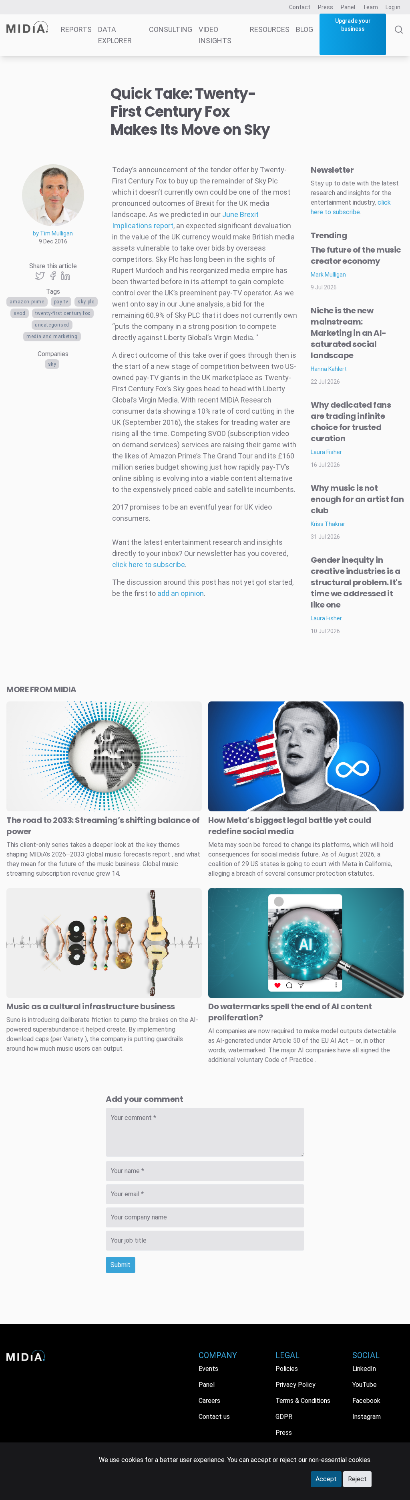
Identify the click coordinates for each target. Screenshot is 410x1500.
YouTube (364, 1384)
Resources (269, 29)
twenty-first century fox (62, 313)
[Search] (399, 41)
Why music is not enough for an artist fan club (357, 499)
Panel (348, 7)
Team (370, 7)
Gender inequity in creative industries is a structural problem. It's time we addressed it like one (356, 582)
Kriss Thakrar (328, 524)
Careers (209, 1400)
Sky (52, 364)
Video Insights (215, 35)
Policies (286, 1369)
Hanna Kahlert (329, 369)
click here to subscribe (148, 564)
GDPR (283, 1416)
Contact (299, 7)
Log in (393, 7)
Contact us (214, 1416)
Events (208, 1369)
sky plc (86, 302)
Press (325, 7)
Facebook (366, 1400)
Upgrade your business (353, 25)
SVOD (19, 313)
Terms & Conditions (302, 1400)
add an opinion (180, 593)
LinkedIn (364, 1369)
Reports (76, 29)
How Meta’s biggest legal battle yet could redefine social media (289, 826)
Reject (357, 1479)
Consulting (170, 29)
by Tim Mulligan (53, 233)
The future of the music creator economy (356, 255)
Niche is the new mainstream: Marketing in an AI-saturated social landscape (348, 333)
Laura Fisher (326, 452)
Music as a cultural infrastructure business (90, 1006)
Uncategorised (52, 325)
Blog (304, 29)
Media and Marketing (51, 336)
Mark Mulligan (328, 274)
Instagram (366, 1416)
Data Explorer (115, 35)
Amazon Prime (27, 302)
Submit (121, 1265)
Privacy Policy (295, 1384)
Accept (326, 1479)
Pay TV (61, 302)
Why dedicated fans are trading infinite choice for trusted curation (351, 421)
